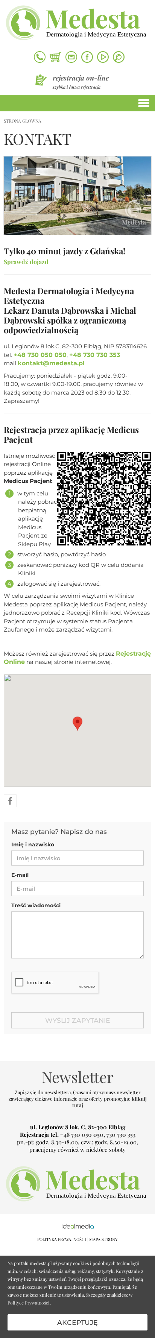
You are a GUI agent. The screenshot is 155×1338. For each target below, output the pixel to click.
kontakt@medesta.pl (51, 363)
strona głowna (22, 121)
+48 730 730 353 (94, 354)
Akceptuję (77, 1322)
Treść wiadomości (36, 905)
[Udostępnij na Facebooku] (10, 800)
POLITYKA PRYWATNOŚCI (61, 1239)
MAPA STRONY (103, 1239)
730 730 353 (120, 1134)
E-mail (20, 875)
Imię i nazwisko (32, 844)
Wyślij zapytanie (77, 1020)
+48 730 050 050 (40, 354)
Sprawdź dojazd (26, 262)
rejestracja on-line (81, 77)
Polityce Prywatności (29, 1303)
